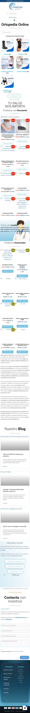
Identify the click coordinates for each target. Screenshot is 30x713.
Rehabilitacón (21, 678)
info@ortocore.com (17, 556)
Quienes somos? (8, 670)
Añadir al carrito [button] (7, 143)
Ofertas (20, 680)
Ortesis (20, 674)
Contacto (6, 688)
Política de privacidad (17, 651)
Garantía (6, 692)
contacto (11, 231)
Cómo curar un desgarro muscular (14, 526)
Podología (20, 676)
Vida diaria (20, 672)
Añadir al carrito (22, 141)
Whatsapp (9, 619)
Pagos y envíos (8, 673)
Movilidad (20, 669)
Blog (21, 682)
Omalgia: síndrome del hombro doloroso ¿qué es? (13, 490)
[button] (15, 20)
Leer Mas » (5, 466)
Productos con (15, 110)
